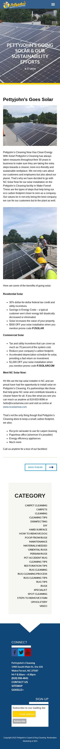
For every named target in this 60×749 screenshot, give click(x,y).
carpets (41, 509)
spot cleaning (37, 593)
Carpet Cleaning (36, 505)
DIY (45, 525)
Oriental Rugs (37, 549)
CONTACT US (20, 682)
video (43, 605)
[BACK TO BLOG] (41, 474)
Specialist (40, 589)
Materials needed (35, 545)
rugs (44, 585)
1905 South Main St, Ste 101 (27, 666)
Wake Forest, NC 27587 (25, 670)
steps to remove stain (32, 597)
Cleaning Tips (38, 517)
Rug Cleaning (38, 569)
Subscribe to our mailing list (29, 708)
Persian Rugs (38, 553)
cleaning (41, 513)
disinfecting (38, 521)
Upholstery (39, 601)
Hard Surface (38, 529)
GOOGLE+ (18, 690)
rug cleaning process (32, 573)
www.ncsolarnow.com (15, 407)
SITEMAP (17, 686)
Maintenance (38, 541)
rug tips (41, 581)
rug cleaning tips (35, 577)
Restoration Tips (35, 565)
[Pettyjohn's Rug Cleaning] (22, 4)
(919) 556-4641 (20, 678)
